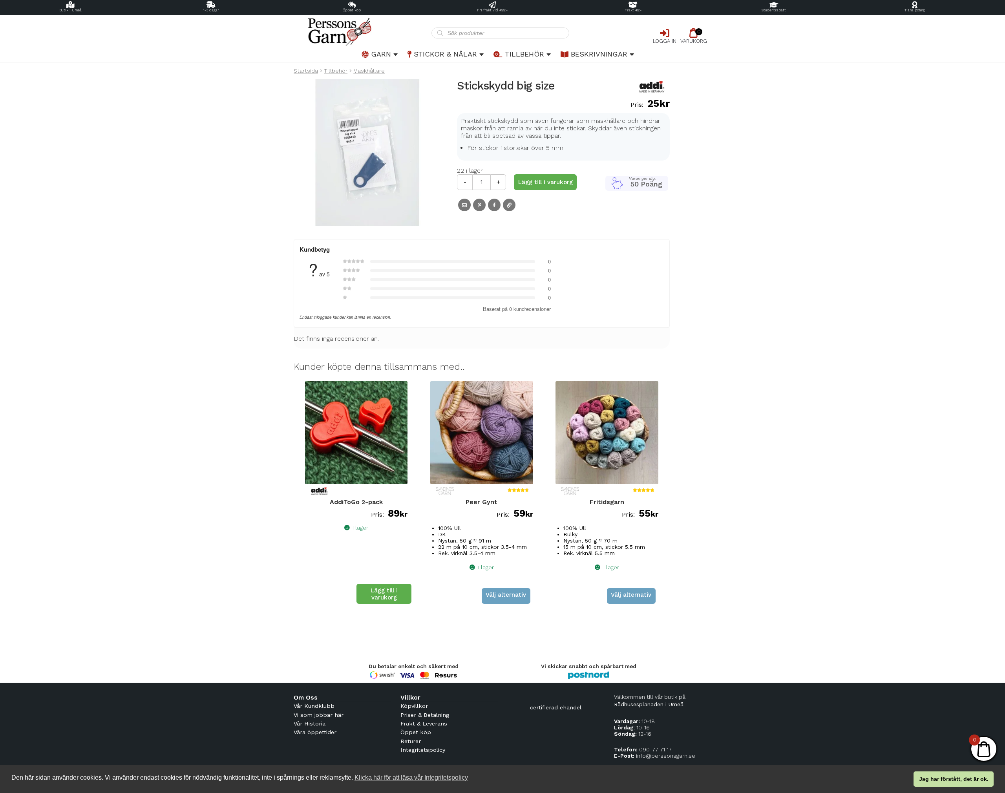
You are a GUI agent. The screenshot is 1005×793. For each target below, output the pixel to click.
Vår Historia (309, 723)
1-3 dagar (211, 10)
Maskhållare (369, 71)
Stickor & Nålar (445, 54)
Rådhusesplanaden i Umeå (648, 704)
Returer (410, 741)
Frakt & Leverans (423, 723)
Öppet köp (352, 10)
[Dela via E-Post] (464, 205)
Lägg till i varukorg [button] (384, 594)
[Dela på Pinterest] (479, 205)
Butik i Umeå (70, 10)
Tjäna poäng (914, 10)
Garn (381, 54)
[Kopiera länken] (509, 205)
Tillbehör (524, 54)
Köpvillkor (414, 706)
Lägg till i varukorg (545, 182)
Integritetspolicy (422, 750)
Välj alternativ (506, 594)
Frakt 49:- (633, 10)
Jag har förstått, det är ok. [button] (954, 779)
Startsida (306, 71)
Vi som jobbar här (319, 715)
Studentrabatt (774, 10)
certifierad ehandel (555, 707)
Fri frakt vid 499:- (492, 10)
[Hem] (362, 32)
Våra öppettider (315, 732)
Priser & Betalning (424, 715)
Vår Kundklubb (314, 706)
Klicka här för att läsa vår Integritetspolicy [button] (411, 777)
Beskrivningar (599, 54)
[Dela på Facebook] (494, 205)
